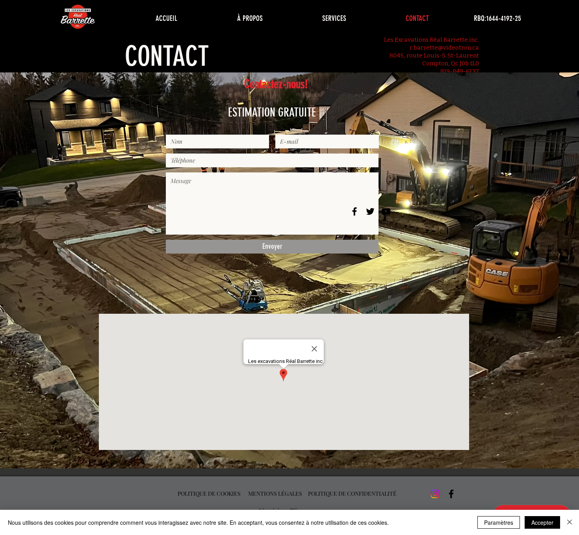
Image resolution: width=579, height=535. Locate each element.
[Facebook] (354, 211)
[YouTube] (386, 211)
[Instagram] (435, 494)
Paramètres (498, 522)
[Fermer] (569, 522)
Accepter (542, 522)
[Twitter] (370, 211)
